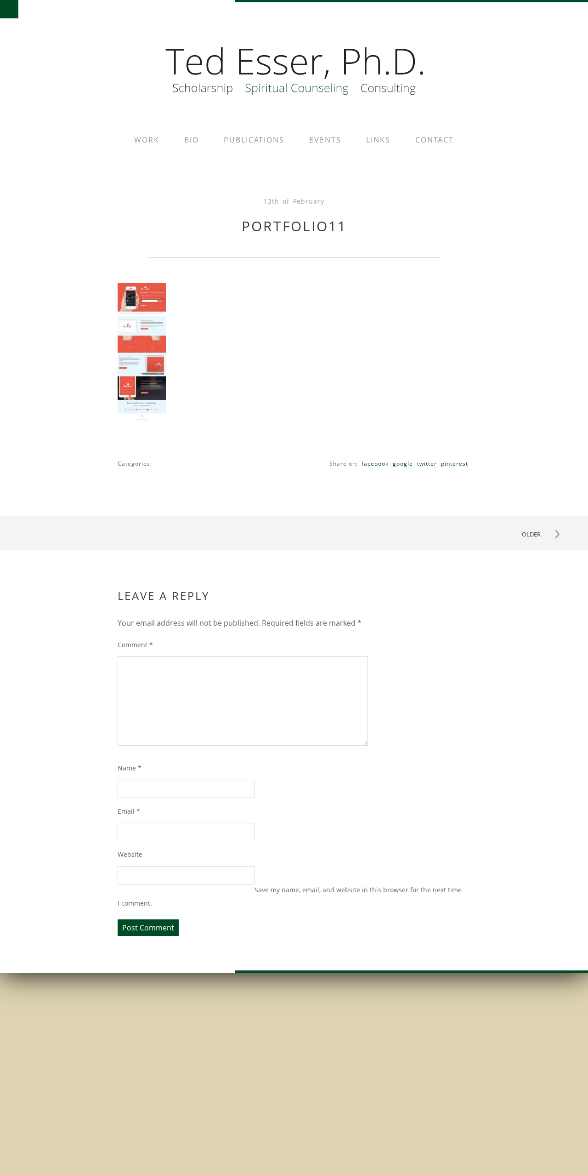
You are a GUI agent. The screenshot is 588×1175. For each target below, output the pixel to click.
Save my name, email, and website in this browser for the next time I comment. (290, 896)
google (403, 464)
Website (130, 854)
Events (325, 140)
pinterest (454, 464)
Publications (254, 140)
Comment (135, 644)
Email (129, 811)
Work (146, 140)
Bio (191, 140)
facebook (375, 464)
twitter (427, 464)
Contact (434, 140)
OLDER (531, 534)
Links (378, 140)
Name (129, 768)
